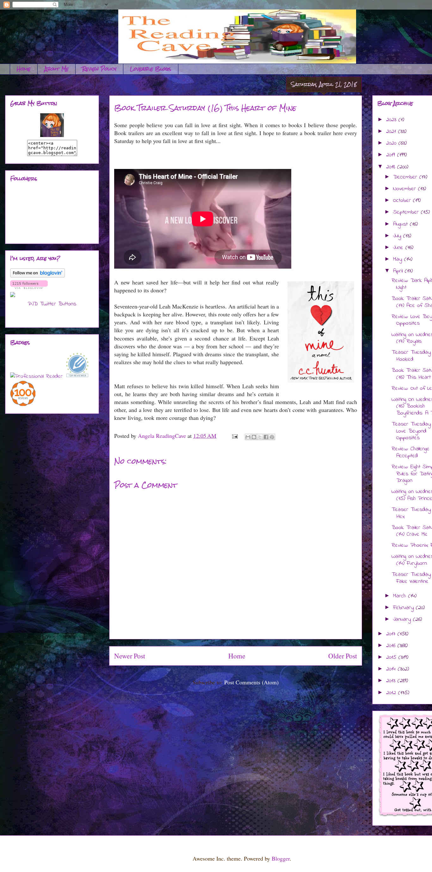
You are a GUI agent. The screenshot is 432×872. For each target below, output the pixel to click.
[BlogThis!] (254, 437)
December (406, 177)
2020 (392, 143)
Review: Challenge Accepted (410, 452)
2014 (392, 669)
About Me (56, 69)
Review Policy (99, 69)
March (400, 596)
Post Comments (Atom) (251, 682)
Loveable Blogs (150, 69)
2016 (392, 646)
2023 (392, 120)
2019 (391, 155)
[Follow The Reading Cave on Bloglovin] (37, 276)
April (399, 271)
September (407, 212)
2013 (392, 681)
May (398, 259)
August (401, 224)
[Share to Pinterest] (272, 437)
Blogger (281, 858)
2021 (392, 132)
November (405, 189)
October (403, 200)
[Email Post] (234, 435)
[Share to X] (260, 437)
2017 (392, 634)
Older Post (342, 655)
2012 (392, 693)
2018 (391, 167)
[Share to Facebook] (266, 437)
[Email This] (248, 437)
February (404, 608)
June (399, 248)
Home (24, 69)
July (398, 236)
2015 (392, 657)
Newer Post (129, 655)
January (403, 619)
